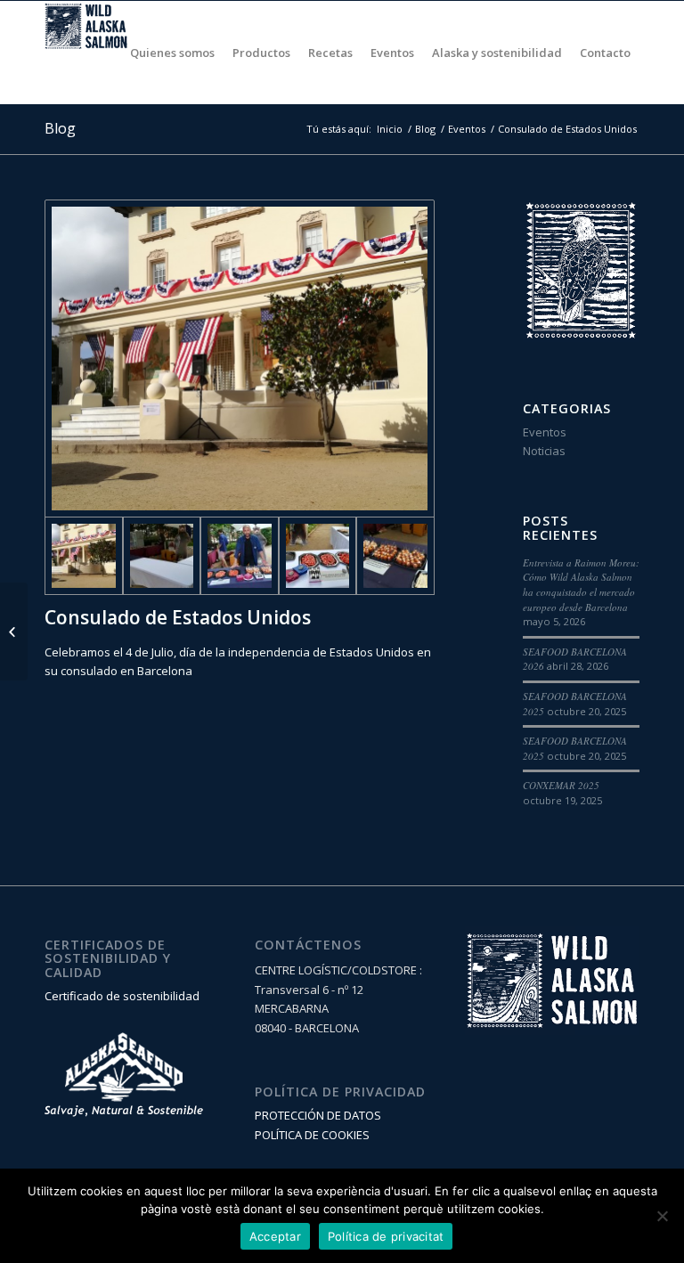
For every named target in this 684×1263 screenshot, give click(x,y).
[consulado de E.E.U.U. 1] (240, 358)
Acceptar (275, 1236)
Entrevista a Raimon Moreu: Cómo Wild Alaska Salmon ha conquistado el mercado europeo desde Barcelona (581, 585)
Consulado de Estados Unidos (178, 617)
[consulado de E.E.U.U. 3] (239, 556)
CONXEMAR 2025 (561, 785)
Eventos (466, 128)
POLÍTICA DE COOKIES (312, 1135)
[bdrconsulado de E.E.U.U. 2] (162, 556)
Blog (60, 128)
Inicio (390, 128)
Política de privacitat (386, 1236)
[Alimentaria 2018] (14, 631)
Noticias (544, 451)
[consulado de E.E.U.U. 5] (395, 556)
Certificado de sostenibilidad (122, 996)
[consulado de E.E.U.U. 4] (318, 556)
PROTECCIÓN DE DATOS (318, 1115)
